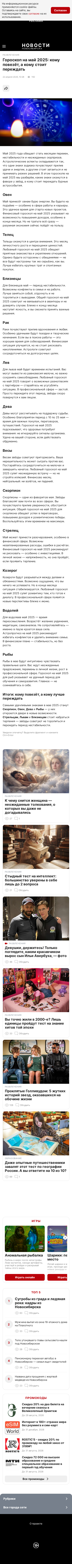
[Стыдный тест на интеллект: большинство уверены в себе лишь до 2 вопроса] (36, 847)
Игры (36, 1221)
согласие (34, 13)
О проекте (36, 1523)
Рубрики (9, 1498)
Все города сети (14, 1507)
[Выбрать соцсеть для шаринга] (6, 88)
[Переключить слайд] (65, 1238)
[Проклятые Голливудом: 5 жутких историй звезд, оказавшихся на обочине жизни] (36, 1062)
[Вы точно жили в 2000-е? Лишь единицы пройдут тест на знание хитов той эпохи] (36, 990)
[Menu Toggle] (4, 46)
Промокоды (36, 1398)
